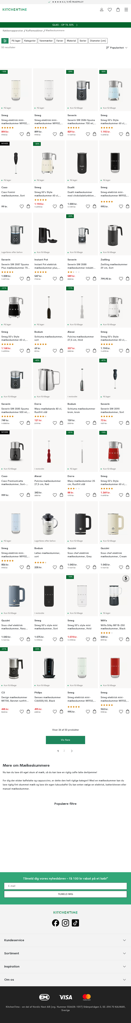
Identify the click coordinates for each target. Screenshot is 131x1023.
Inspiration (11, 966)
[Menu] (126, 9)
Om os (9, 979)
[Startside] (15, 9)
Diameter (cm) (98, 41)
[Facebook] (56, 923)
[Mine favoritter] (110, 9)
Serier (83, 41)
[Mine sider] (102, 9)
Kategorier (30, 41)
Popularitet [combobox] (117, 47)
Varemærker (46, 41)
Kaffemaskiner (34, 30)
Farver (59, 41)
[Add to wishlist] (22, 134)
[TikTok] (75, 923)
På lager (16, 41)
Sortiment (11, 953)
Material (71, 41)
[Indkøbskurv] (118, 9)
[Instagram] (65, 923)
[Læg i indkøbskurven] (28, 134)
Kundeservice (14, 940)
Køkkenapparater (13, 30)
